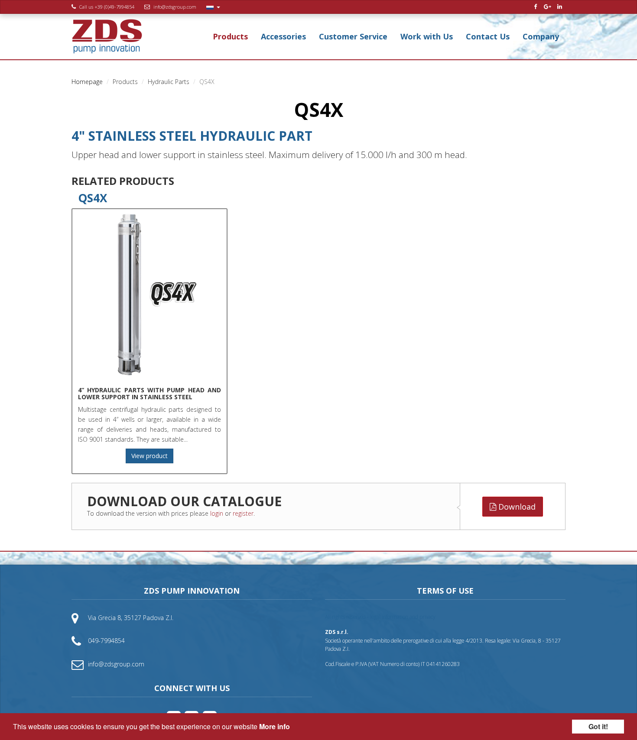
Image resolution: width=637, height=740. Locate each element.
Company (541, 36)
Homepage (87, 82)
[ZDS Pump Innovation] (107, 36)
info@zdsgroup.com (174, 6)
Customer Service (353, 36)
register (243, 513)
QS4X (92, 198)
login (216, 513)
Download (516, 506)
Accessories (283, 36)
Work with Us (426, 36)
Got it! (598, 726)
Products (230, 36)
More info (274, 726)
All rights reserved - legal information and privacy (380, 616)
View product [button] (149, 456)
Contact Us (488, 36)
